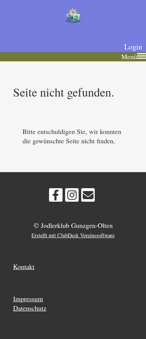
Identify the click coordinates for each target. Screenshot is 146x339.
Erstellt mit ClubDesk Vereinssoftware (73, 235)
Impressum (28, 298)
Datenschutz (29, 307)
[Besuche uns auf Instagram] (72, 196)
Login (133, 47)
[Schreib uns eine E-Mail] (88, 196)
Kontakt (23, 266)
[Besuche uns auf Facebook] (56, 196)
